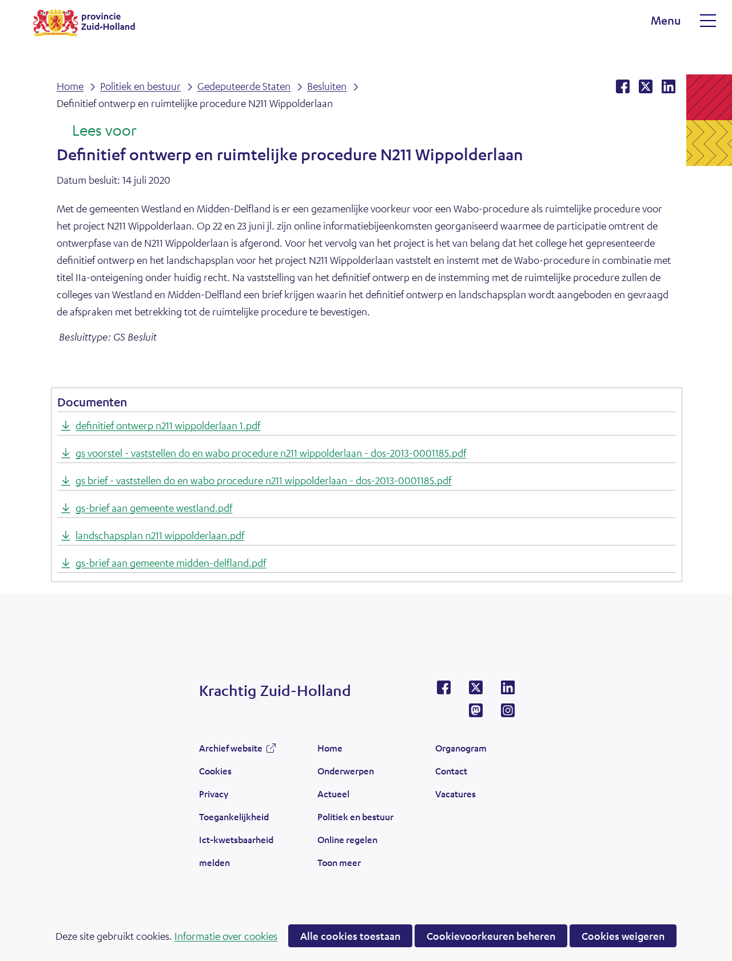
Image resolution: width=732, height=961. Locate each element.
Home (330, 747)
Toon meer (339, 865)
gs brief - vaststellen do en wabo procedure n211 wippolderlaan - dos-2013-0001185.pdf (263, 480)
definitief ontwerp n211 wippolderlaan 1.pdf (167, 425)
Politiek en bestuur (355, 816)
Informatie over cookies (225, 936)
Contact (451, 770)
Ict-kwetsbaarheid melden (236, 851)
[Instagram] (508, 713)
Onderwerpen (345, 770)
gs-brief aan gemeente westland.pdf (153, 507)
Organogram (461, 747)
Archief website (230, 751)
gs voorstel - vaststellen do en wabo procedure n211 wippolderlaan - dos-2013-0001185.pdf (270, 452)
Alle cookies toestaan (350, 936)
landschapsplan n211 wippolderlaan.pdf (159, 535)
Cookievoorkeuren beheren (491, 936)
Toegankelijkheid (234, 816)
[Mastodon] (476, 713)
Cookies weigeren (623, 936)
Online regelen (347, 839)
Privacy (213, 793)
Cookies (215, 770)
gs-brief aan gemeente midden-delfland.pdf (170, 562)
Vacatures (455, 793)
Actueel (333, 793)
